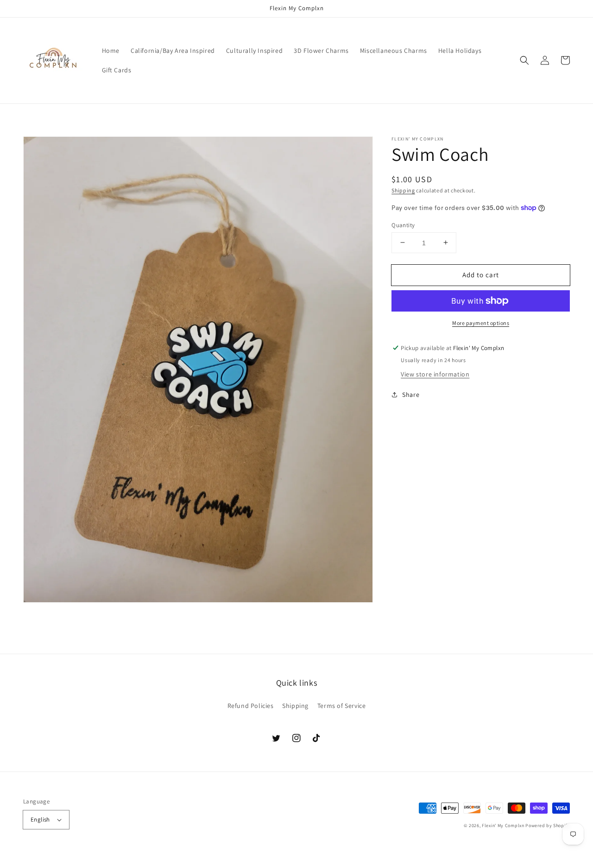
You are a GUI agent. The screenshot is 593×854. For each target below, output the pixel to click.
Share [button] (410, 394)
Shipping (403, 190)
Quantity (403, 225)
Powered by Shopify (547, 825)
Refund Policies (250, 705)
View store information (435, 374)
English (40, 819)
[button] (524, 60)
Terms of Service (341, 705)
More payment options (480, 322)
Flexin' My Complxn (503, 825)
